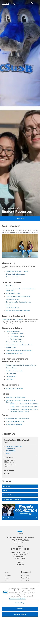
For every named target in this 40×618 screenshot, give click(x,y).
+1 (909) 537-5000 (20, 543)
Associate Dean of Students (12, 499)
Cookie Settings (20, 603)
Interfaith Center (11, 348)
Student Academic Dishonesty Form (17, 419)
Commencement (11, 376)
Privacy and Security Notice (17, 599)
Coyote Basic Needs (12, 308)
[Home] (9, 3)
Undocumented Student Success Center (19, 350)
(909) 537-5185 (10, 449)
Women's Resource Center (14, 353)
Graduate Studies (11, 368)
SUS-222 (8, 453)
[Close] (37, 586)
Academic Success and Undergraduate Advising (21, 365)
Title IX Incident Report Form (15, 421)
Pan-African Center (16, 339)
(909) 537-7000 (11, 451)
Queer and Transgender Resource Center (19, 345)
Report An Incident (12, 277)
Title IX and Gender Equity (14, 371)
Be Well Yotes (10, 286)
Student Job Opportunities (14, 388)
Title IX (5, 490)
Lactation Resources (12, 299)
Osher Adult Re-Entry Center (15, 342)
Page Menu (20, 218)
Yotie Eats (9, 305)
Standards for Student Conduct (16, 397)
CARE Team (9, 379)
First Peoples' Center (16, 333)
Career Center (6, 319)
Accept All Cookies (20, 614)
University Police (11, 374)
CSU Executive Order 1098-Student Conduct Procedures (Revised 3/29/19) (24, 410)
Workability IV (18, 319)
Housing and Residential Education (17, 271)
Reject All (20, 609)
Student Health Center (13, 293)
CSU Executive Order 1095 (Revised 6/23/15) (24, 404)
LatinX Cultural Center (17, 336)
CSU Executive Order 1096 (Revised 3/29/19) (24, 407)
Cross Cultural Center (13, 331)
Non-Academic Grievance (14, 424)
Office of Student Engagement (15, 274)
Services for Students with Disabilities (18, 311)
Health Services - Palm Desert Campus (18, 296)
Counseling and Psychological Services (18, 302)
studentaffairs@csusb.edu (14, 446)
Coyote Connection (9, 518)
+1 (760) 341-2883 (20, 558)
